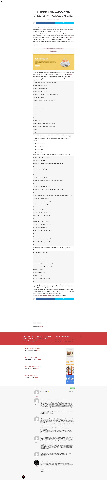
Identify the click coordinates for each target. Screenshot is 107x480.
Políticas (58, 476)
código (58, 295)
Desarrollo (41, 326)
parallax (69, 37)
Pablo (36, 377)
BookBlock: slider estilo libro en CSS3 (32, 349)
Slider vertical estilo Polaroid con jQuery (33, 366)
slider (70, 74)
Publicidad (50, 476)
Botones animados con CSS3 (31, 358)
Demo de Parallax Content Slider (42, 295)
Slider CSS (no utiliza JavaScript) (31, 375)
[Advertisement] (53, 310)
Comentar (72, 388)
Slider (39, 322)
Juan (37, 396)
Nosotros (45, 476)
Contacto (54, 476)
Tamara (58, 19)
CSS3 (41, 29)
